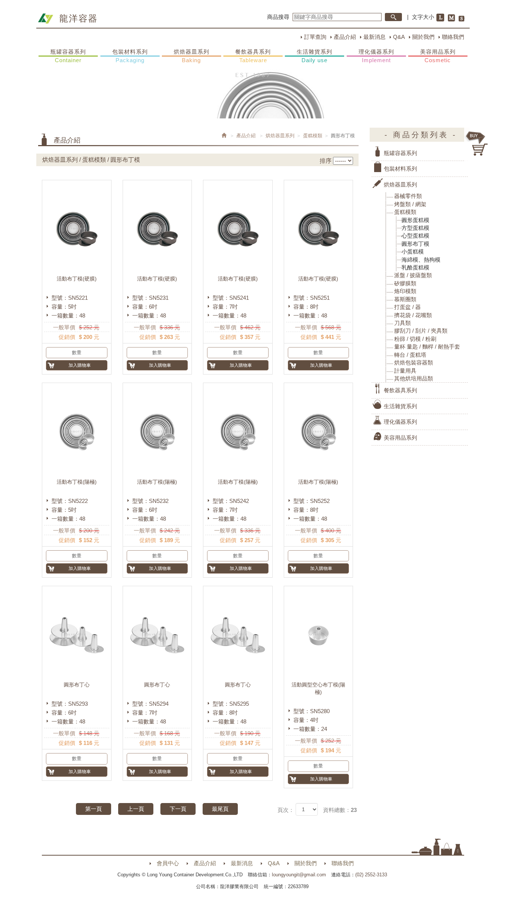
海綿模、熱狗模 (421, 259)
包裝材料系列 (130, 55)
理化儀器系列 (376, 55)
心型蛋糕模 (415, 235)
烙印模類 (405, 291)
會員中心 (168, 863)
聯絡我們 (453, 37)
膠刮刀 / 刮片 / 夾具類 (420, 331)
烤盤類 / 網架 (410, 204)
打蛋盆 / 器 (407, 307)
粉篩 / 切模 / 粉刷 (415, 339)
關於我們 (423, 37)
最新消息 (374, 37)
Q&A (399, 37)
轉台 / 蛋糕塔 (410, 355)
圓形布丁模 (415, 244)
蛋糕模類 (312, 135)
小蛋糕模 (413, 251)
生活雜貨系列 (314, 55)
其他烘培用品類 (413, 378)
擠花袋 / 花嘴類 (413, 315)
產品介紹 (345, 37)
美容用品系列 (438, 55)
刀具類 (402, 323)
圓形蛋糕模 (415, 220)
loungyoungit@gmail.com (299, 874)
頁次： (285, 810)
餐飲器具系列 (253, 55)
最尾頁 (220, 809)
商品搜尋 (278, 17)
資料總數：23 (340, 810)
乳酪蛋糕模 (415, 267)
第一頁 (93, 809)
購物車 (477, 144)
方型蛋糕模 (415, 228)
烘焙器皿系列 (191, 55)
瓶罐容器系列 (68, 55)
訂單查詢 (315, 37)
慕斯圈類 (405, 299)
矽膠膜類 (405, 283)
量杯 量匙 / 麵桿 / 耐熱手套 (427, 346)
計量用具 (405, 370)
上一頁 (135, 809)
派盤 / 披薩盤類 (413, 275)
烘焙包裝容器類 (413, 362)
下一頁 (178, 809)
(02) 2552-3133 (371, 874)
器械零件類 (408, 196)
